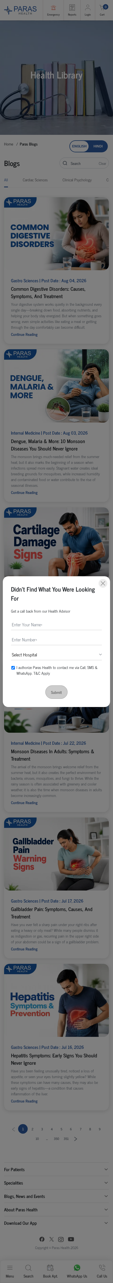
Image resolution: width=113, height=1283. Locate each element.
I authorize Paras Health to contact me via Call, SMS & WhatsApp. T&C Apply (57, 670)
